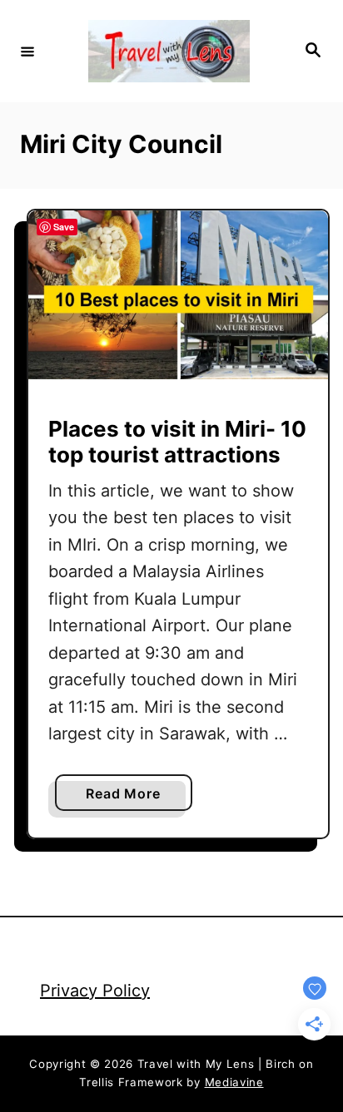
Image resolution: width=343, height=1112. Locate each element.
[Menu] (27, 51)
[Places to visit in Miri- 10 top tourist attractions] (178, 294)
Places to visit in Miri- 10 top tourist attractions (177, 441)
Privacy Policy (95, 991)
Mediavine (234, 1082)
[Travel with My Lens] (169, 51)
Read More (129, 797)
